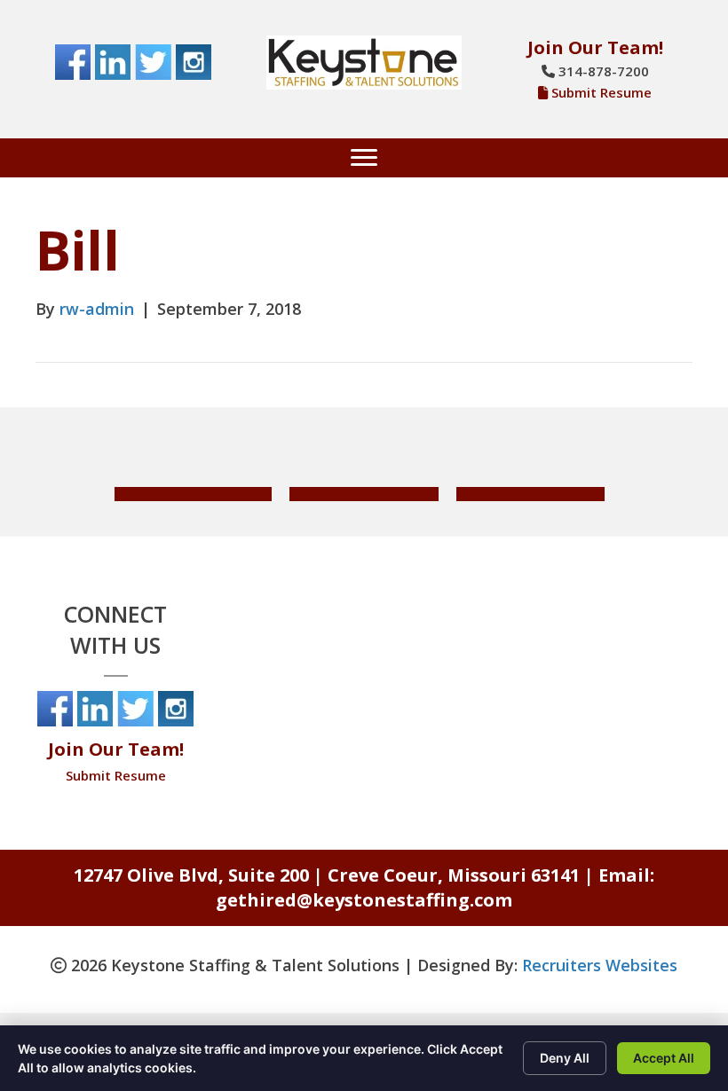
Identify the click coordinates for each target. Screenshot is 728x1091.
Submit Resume (601, 92)
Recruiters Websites (599, 965)
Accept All (663, 1057)
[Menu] (364, 158)
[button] (193, 494)
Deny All (565, 1057)
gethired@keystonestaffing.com (364, 900)
